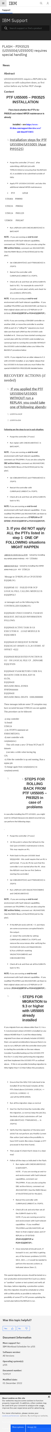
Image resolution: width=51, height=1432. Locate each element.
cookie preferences (10, 1416)
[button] (49, 1397)
